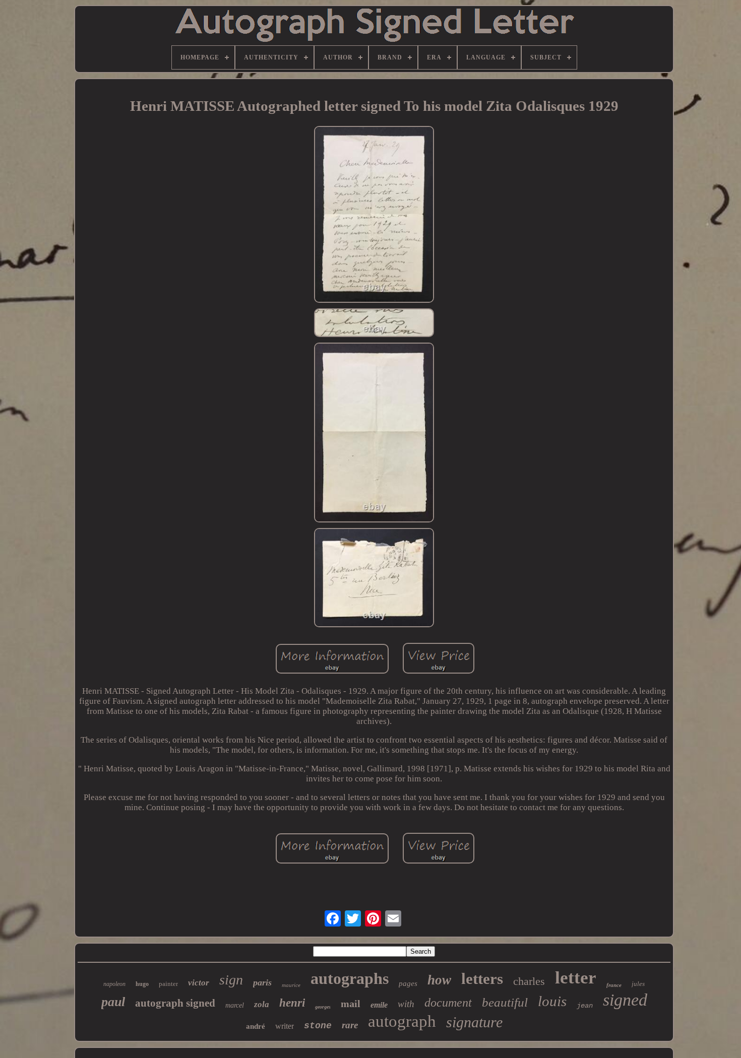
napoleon (114, 983)
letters (482, 978)
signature (474, 1022)
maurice (291, 985)
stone (318, 1026)
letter (575, 977)
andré (255, 1026)
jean (585, 1006)
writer (284, 1026)
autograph (402, 1021)
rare (350, 1025)
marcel (234, 1005)
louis (552, 1001)
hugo (142, 983)
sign (231, 979)
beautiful (505, 1002)
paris (262, 982)
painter (168, 983)
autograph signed (175, 1003)
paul (113, 1002)
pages (408, 983)
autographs (350, 978)
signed (625, 999)
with (406, 1004)
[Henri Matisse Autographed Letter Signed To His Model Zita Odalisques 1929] (374, 215)
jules (638, 983)
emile (379, 1005)
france (614, 985)
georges (323, 1007)
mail (350, 1003)
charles (529, 981)
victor (198, 982)
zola (261, 1004)
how (439, 979)
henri (292, 1003)
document (448, 1002)
